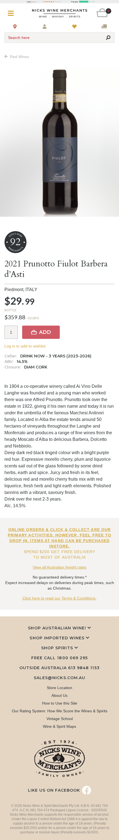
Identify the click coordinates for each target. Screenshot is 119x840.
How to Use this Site (59, 703)
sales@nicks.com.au (59, 677)
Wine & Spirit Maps (59, 726)
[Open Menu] (13, 13)
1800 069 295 (72, 657)
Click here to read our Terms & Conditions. (59, 598)
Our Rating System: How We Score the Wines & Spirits (59, 711)
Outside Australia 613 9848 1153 (59, 667)
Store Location (59, 687)
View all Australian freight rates (59, 567)
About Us (59, 695)
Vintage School (59, 718)
